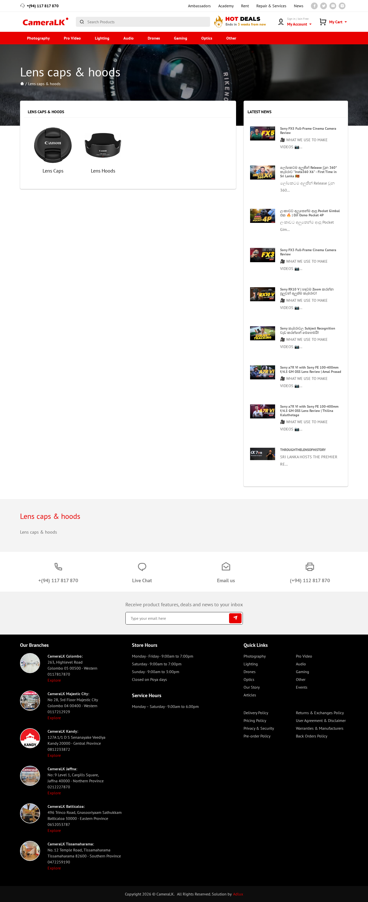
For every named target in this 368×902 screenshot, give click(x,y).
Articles (250, 694)
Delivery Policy (256, 712)
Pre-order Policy (257, 735)
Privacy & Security (259, 728)
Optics (206, 38)
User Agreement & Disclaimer (321, 720)
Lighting (102, 38)
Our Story (252, 687)
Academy (226, 5)
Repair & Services (271, 5)
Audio (128, 38)
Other (231, 38)
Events (301, 687)
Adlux (238, 893)
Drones (154, 38)
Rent (245, 5)
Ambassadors (199, 5)
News (298, 5)
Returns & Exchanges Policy (320, 712)
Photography (38, 38)
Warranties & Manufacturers (319, 728)
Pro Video (72, 38)
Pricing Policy (255, 720)
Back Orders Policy (311, 735)
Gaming (180, 38)
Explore (54, 680)
